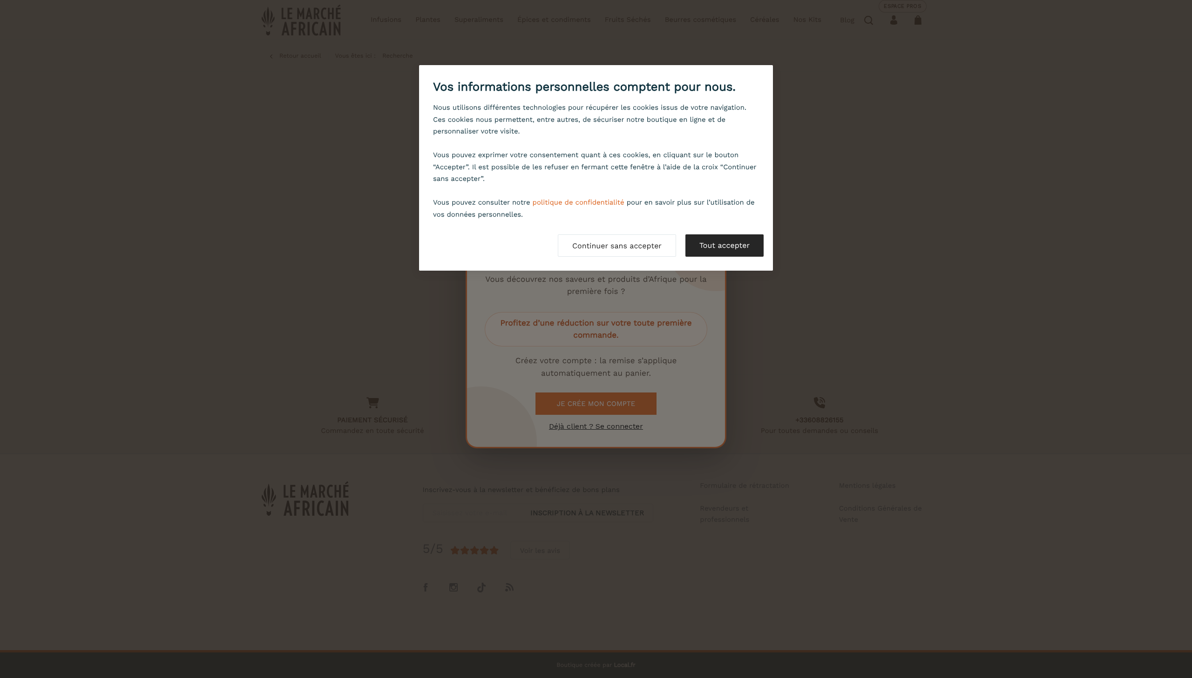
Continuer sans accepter (617, 245)
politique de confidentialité (578, 202)
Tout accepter (724, 245)
